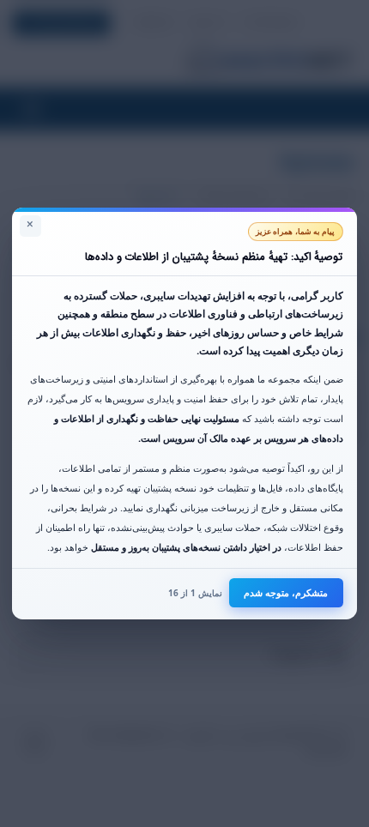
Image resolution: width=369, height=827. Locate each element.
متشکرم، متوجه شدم (286, 592)
